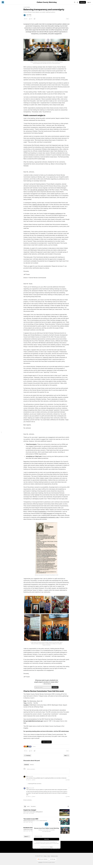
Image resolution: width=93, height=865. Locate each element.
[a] (64, 821)
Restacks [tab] (32, 764)
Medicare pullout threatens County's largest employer (35, 820)
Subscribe (82, 2)
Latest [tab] (28, 806)
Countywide (26, 7)
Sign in (89, 2)
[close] (59, 823)
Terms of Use (52, 842)
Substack (40, 862)
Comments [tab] (26, 764)
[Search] (74, 2)
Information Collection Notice (46, 843)
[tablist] (28, 764)
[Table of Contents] (1, 432)
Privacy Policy (56, 843)
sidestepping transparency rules (49, 517)
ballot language (47, 513)
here (43, 158)
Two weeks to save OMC (30, 819)
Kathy (27, 788)
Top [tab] (25, 806)
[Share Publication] (77, 2)
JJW (27, 776)
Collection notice (54, 856)
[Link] (22, 115)
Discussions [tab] (33, 806)
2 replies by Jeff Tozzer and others (34, 783)
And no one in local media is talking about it (33, 811)
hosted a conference (56, 213)
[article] (46, 813)
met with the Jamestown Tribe (38, 190)
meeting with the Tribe (38, 204)
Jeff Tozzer (29, 14)
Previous (28, 755)
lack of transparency (40, 511)
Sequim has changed (29, 810)
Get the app (52, 859)
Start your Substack (43, 859)
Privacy (45, 856)
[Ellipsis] (69, 776)
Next (65, 755)
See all (26, 836)
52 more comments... (27, 800)
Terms (48, 856)
